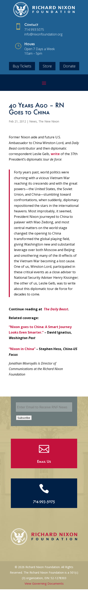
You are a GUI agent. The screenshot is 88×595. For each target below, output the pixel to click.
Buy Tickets (22, 66)
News (33, 121)
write (55, 154)
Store (47, 66)
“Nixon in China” (22, 349)
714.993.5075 (34, 29)
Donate (69, 66)
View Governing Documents (44, 583)
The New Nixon (48, 121)
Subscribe (24, 418)
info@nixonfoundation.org (43, 34)
